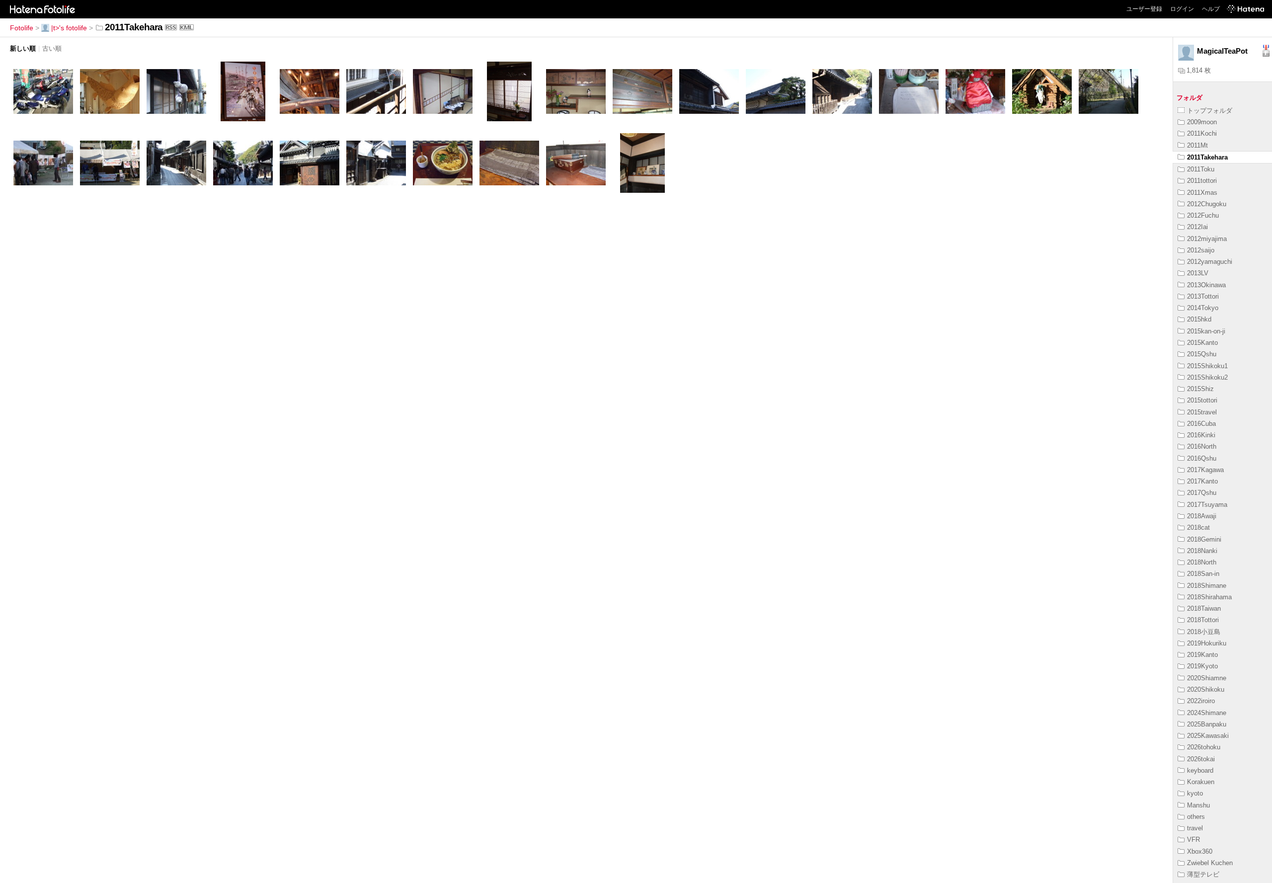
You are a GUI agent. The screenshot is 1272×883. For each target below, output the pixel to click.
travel (1195, 828)
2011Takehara (1207, 157)
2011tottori (1202, 180)
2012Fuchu (1203, 215)
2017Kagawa (1205, 470)
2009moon (1202, 122)
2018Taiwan (1204, 608)
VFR (1193, 839)
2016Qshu (1201, 458)
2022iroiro (1201, 701)
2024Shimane (1206, 713)
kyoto (1195, 793)
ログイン (1182, 8)
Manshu (1198, 805)
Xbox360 (1199, 851)
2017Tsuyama (1207, 504)
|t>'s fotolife (69, 28)
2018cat (1198, 527)
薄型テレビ (1203, 874)
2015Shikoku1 (1207, 366)
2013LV (1197, 273)
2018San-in (1203, 573)
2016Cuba (1201, 423)
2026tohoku (1203, 747)
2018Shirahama (1209, 597)
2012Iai (1197, 227)
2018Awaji (1201, 516)
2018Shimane (1206, 585)
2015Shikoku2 (1207, 377)
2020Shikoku (1205, 689)
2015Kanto (1202, 342)
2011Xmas (1202, 192)
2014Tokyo (1202, 308)
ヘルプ (1211, 8)
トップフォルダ (1209, 110)
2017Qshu (1201, 492)
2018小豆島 (1203, 632)
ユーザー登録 (1144, 8)
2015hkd (1199, 319)
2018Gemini (1204, 539)
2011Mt (1197, 145)
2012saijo (1200, 250)
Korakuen (1200, 782)
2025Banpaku (1206, 724)
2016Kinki (1201, 435)
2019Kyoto (1202, 666)
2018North (1201, 562)
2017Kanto (1202, 481)
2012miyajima (1207, 238)
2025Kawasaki (1208, 735)
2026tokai (1201, 759)
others (1196, 816)
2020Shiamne (1206, 678)
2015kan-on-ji (1206, 331)
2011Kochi (1202, 133)
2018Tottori (1203, 620)
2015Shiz (1200, 389)
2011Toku (1200, 169)
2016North (1201, 446)
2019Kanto (1202, 654)
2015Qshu (1201, 354)
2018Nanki (1202, 551)
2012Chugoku (1206, 204)
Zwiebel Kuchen (1210, 863)
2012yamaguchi (1209, 261)
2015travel (1202, 412)
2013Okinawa (1206, 285)
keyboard (1200, 770)
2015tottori (1202, 400)
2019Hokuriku (1206, 643)
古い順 (52, 48)
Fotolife (21, 28)
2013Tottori (1203, 296)
